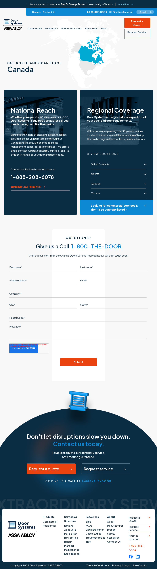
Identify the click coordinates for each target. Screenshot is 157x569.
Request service (99, 468)
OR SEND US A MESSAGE (26, 186)
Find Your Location (134, 537)
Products (49, 516)
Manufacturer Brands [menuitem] (115, 527)
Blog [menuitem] (88, 521)
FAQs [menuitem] (89, 525)
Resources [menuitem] (91, 28)
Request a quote (44, 468)
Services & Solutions (70, 519)
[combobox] (145, 12)
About (111, 516)
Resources (92, 516)
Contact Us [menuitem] (49, 12)
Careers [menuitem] (36, 12)
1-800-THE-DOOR (97, 12)
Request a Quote (137, 23)
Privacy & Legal (121, 565)
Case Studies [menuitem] (93, 533)
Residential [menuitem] (51, 28)
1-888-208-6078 (32, 177)
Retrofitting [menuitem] (71, 537)
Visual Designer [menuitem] (95, 529)
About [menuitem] (103, 28)
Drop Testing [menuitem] (72, 553)
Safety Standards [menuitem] (113, 535)
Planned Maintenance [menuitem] (71, 547)
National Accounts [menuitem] (71, 28)
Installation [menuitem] (70, 533)
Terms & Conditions (97, 565)
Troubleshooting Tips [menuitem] (95, 539)
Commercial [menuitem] (35, 28)
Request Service (137, 32)
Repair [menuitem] (68, 541)
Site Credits (140, 565)
